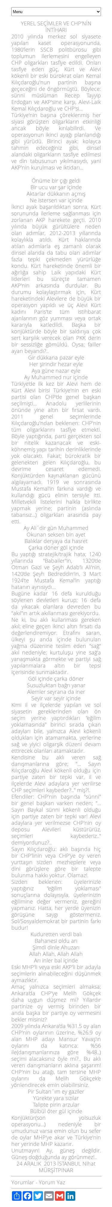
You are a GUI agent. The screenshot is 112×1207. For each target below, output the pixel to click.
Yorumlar (22, 1182)
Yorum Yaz (52, 1182)
